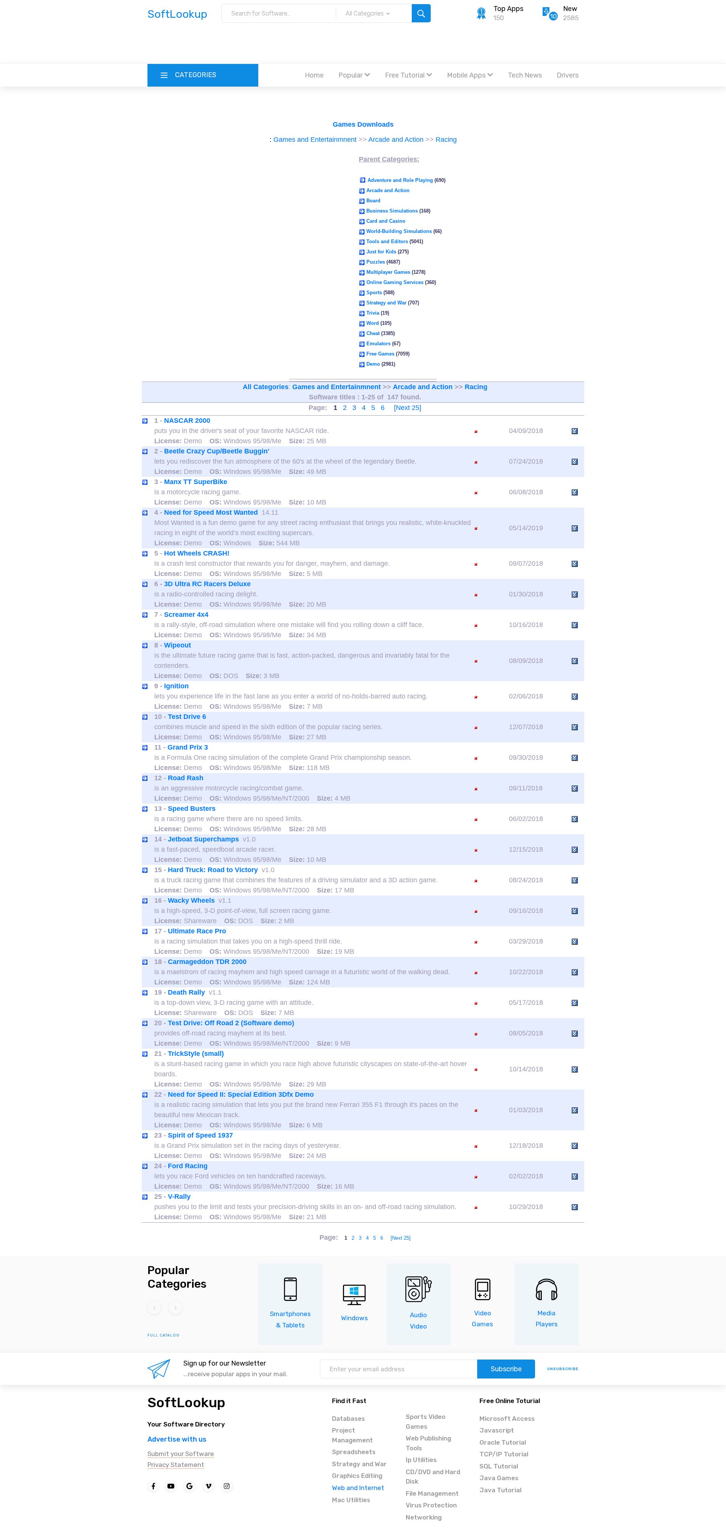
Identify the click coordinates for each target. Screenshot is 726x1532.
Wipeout (177, 645)
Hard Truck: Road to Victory (213, 870)
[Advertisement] (363, 43)
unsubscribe (563, 1369)
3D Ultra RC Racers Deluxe (207, 584)
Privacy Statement (175, 1464)
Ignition (176, 686)
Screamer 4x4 (186, 614)
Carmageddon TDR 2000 (207, 961)
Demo (373, 364)
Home (314, 75)
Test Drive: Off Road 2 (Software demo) (231, 1023)
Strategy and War (386, 303)
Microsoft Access (507, 1418)
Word (372, 323)
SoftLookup (186, 1402)
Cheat (373, 333)
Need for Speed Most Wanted (211, 512)
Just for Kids (381, 252)
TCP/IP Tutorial (503, 1454)
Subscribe (506, 1369)
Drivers (568, 75)
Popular (350, 75)
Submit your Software (180, 1453)
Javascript (496, 1430)
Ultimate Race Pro (197, 931)
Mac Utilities (351, 1500)
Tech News (525, 75)
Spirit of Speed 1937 (200, 1135)
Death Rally (186, 992)
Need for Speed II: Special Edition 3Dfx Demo (241, 1094)
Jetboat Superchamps (203, 839)
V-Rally (179, 1196)
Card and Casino (385, 221)
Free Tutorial (405, 75)
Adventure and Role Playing (400, 180)
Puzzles (375, 262)
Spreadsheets (353, 1452)
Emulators (378, 343)
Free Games (380, 354)
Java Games (498, 1478)
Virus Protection (431, 1505)
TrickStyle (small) (196, 1053)
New (570, 9)
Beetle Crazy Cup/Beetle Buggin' (216, 451)
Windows (354, 1318)
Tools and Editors (387, 241)
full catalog (163, 1335)
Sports (374, 292)
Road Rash (185, 778)
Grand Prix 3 (188, 747)
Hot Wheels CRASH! (197, 553)
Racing (446, 139)
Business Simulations (392, 211)
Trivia (372, 313)
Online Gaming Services (395, 282)
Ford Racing (188, 1166)
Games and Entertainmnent (315, 139)
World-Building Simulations (399, 231)
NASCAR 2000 (187, 420)
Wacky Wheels (191, 900)
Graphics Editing (357, 1475)
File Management (432, 1493)
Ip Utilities (421, 1460)
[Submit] (421, 13)
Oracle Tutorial (502, 1442)
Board (373, 200)
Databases (348, 1418)
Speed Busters (192, 808)
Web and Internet (358, 1488)
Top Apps (508, 9)
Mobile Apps (466, 75)
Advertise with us (176, 1439)
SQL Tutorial (498, 1466)
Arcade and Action (396, 139)
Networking (424, 1517)
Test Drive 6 (187, 716)
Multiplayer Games (388, 272)
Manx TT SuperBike (195, 482)
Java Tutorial (500, 1490)
